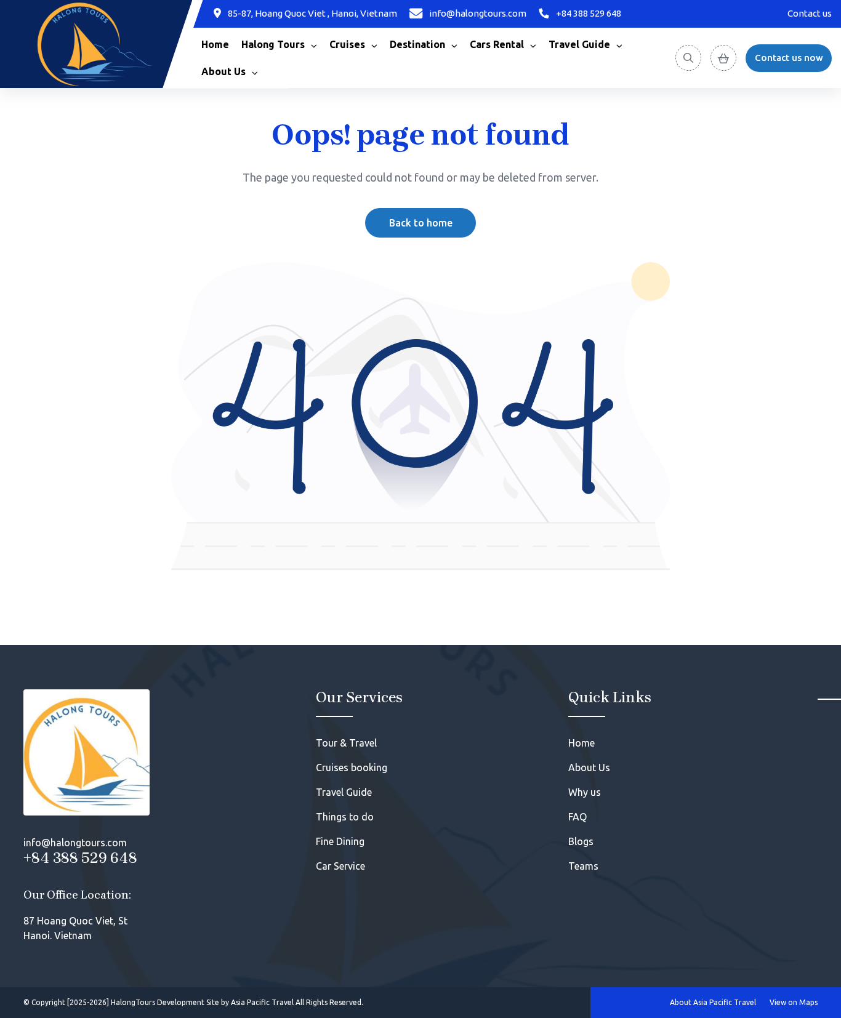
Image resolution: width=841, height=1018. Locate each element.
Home (215, 44)
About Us (589, 767)
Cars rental (497, 44)
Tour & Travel (346, 742)
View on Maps (794, 1002)
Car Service (340, 866)
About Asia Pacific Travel (713, 1002)
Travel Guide (579, 44)
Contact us (809, 13)
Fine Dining (340, 841)
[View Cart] (723, 58)
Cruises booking (351, 767)
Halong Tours (273, 44)
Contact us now (789, 57)
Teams (583, 866)
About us (223, 71)
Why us (584, 792)
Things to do (345, 816)
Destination (417, 44)
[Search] (688, 58)
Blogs (581, 841)
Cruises (347, 44)
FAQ (577, 816)
